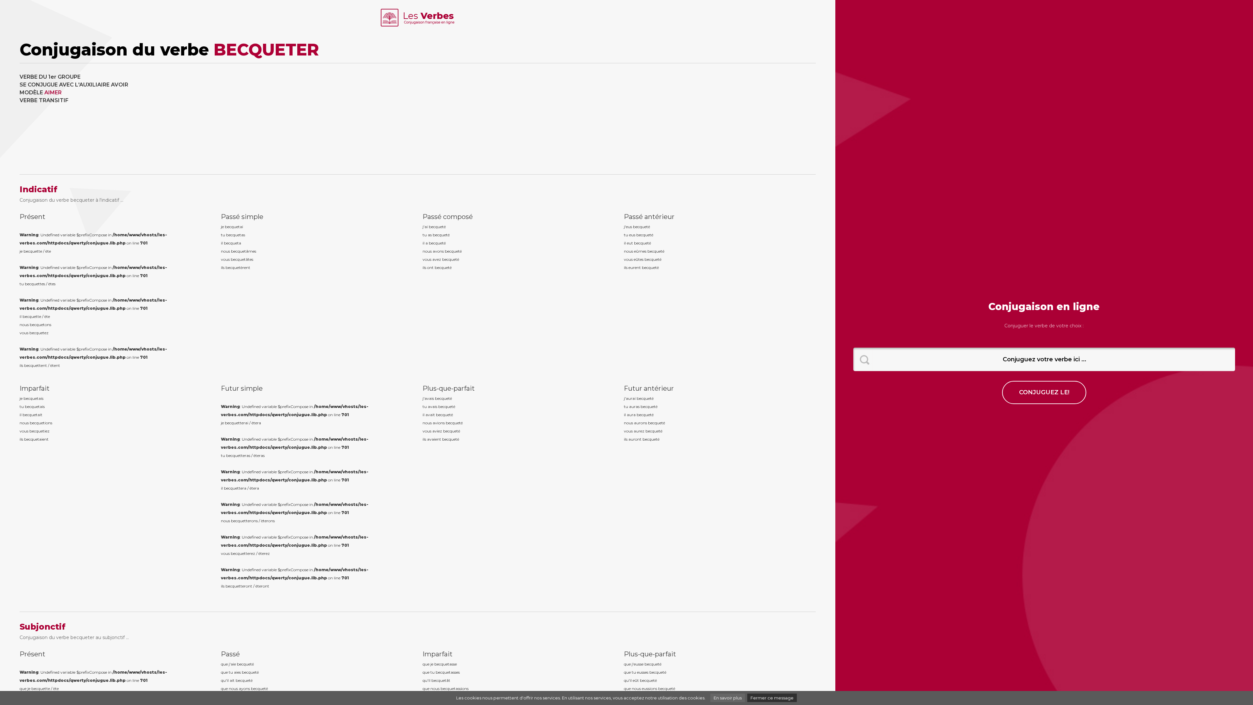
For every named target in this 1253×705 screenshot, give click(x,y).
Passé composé (448, 217)
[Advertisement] (618, 118)
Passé (230, 654)
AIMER (53, 92)
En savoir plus (728, 697)
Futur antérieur (649, 388)
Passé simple (242, 217)
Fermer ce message (772, 697)
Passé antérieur (649, 217)
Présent (32, 217)
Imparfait (35, 388)
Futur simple (242, 388)
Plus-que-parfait (449, 388)
